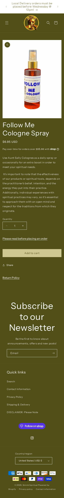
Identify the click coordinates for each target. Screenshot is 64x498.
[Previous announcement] (6, 6)
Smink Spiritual (30, 485)
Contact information (46, 489)
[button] (7, 23)
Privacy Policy (15, 396)
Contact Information (18, 389)
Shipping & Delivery (18, 404)
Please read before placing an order (25, 238)
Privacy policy (26, 489)
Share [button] (9, 265)
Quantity (7, 219)
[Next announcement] (57, 6)
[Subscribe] (53, 353)
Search (11, 381)
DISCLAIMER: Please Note (22, 412)
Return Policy (11, 277)
